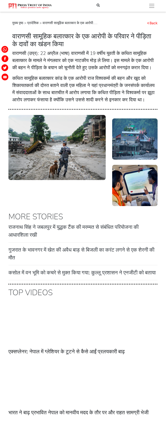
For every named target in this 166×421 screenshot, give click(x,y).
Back (154, 23)
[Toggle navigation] (152, 6)
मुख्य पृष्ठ (17, 23)
